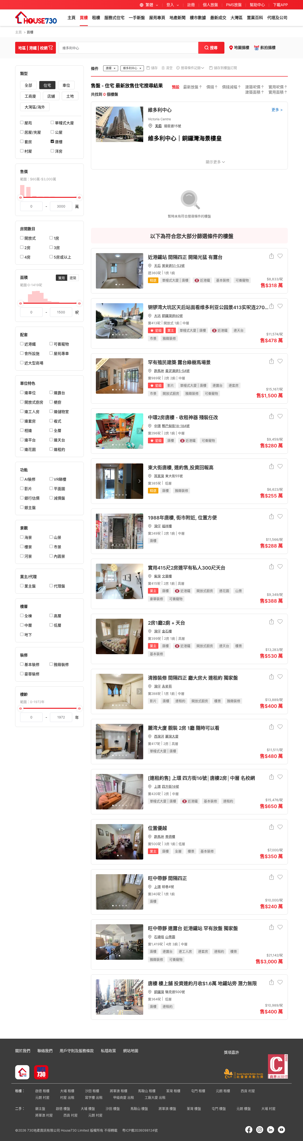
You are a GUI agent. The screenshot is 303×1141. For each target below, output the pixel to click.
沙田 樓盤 (113, 1108)
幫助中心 (258, 4)
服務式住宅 (114, 17)
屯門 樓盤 (219, 1108)
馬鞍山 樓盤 (139, 1108)
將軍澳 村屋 (44, 1115)
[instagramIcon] (259, 1129)
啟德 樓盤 (63, 1108)
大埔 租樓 (67, 1091)
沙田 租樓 (92, 1091)
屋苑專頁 (157, 17)
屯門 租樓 (198, 1091)
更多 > (277, 109)
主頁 (71, 17)
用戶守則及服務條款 (77, 1050)
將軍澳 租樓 (118, 1091)
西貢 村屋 (248, 1091)
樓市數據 (198, 17)
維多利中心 (160, 110)
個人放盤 (210, 4)
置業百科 (255, 17)
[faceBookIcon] (248, 1129)
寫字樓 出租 (93, 1097)
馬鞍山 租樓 (147, 1091)
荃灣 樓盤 (194, 1108)
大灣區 (237, 17)
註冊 (191, 4)
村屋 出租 (67, 1097)
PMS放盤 (234, 4)
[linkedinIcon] (270, 1129)
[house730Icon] (22, 1072)
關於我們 (22, 1050)
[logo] (36, 17)
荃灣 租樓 (173, 1091)
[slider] (49, 197)
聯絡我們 (45, 1050)
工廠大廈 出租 (155, 1097)
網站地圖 (130, 1050)
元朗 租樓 (223, 1091)
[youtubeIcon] (281, 1129)
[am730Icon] (39, 1072)
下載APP (280, 4)
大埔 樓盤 (88, 1108)
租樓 (96, 17)
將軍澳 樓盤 (167, 1108)
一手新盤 (137, 17)
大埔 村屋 (268, 1108)
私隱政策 (108, 1050)
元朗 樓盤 (243, 1108)
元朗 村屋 (42, 1097)
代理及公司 (277, 17)
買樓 (84, 17)
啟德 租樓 (42, 1091)
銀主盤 (40, 1108)
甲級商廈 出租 (123, 1097)
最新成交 (218, 17)
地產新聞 (177, 17)
